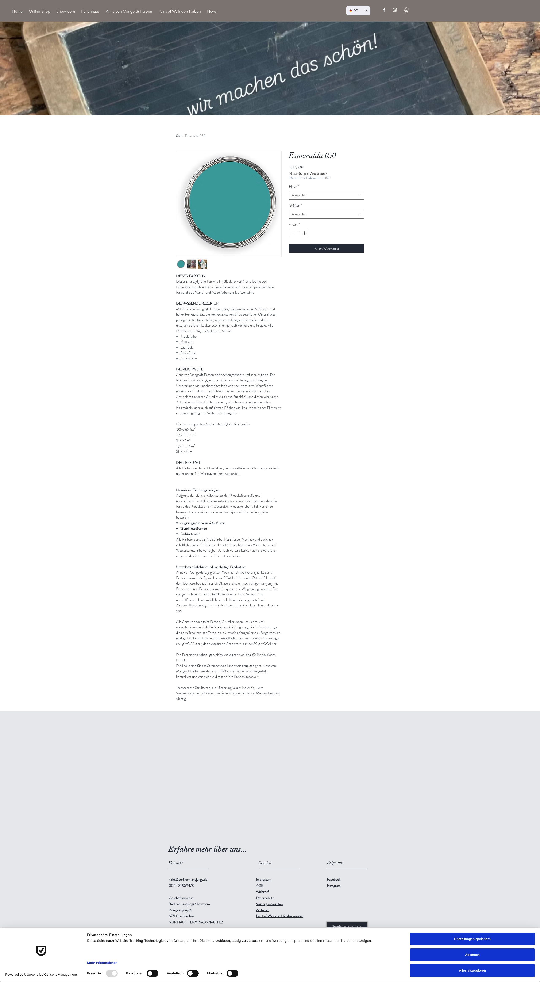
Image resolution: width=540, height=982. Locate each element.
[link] (406, 9)
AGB (259, 885)
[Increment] (305, 233)
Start (179, 135)
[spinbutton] (299, 233)
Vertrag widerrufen (269, 903)
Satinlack (186, 347)
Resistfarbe (188, 352)
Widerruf (262, 891)
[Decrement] (293, 233)
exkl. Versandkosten (315, 174)
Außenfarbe (188, 358)
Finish (294, 186)
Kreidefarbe (188, 336)
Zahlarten (262, 910)
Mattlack (186, 341)
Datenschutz (265, 897)
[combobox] (326, 195)
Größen (295, 205)
